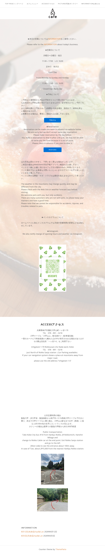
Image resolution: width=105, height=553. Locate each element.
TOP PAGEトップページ (14, 4)
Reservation (52, 150)
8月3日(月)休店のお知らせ (32, 536)
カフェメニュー (32, 4)
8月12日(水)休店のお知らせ (32, 531)
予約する (52, 120)
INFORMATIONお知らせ (90, 4)
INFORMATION (54, 39)
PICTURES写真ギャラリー (68, 4)
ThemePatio (60, 549)
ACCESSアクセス (48, 4)
